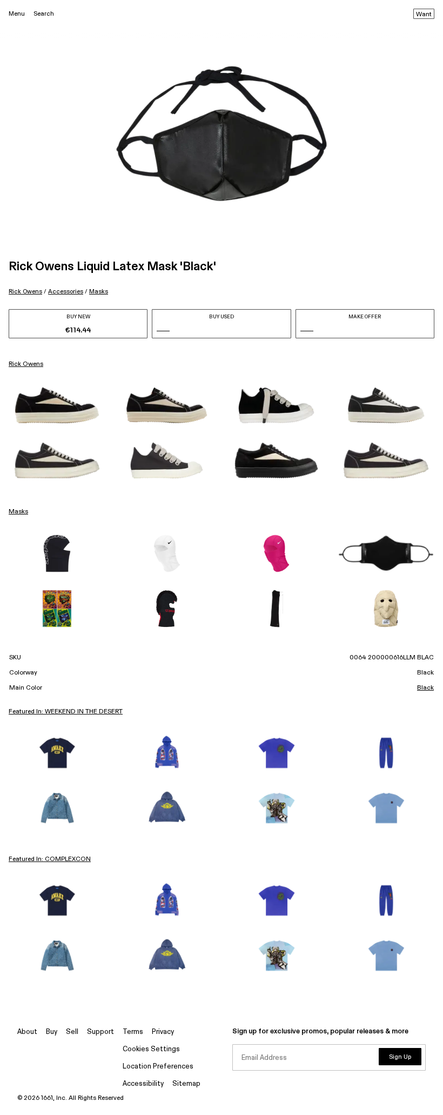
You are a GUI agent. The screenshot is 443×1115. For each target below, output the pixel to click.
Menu (17, 14)
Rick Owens (25, 292)
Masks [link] (18, 512)
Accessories (65, 292)
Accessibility (143, 1083)
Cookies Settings (151, 1049)
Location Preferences (158, 1066)
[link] (57, 405)
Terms (133, 1032)
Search (43, 14)
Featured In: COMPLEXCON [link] (50, 859)
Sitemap (186, 1083)
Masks (98, 292)
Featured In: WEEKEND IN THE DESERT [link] (66, 712)
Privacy (163, 1032)
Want (424, 14)
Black (425, 688)
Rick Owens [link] (26, 364)
